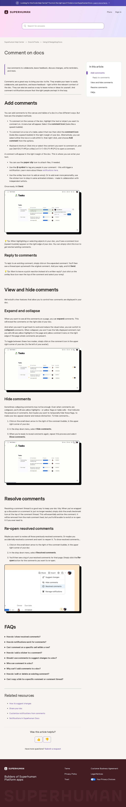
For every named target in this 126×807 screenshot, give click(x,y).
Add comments (98, 73)
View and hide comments (102, 82)
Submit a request (53, 749)
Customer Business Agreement (104, 768)
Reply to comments (101, 77)
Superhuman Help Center (14, 42)
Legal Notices (97, 774)
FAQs (93, 92)
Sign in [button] (118, 12)
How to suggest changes (20, 703)
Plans (109, 12)
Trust (66, 779)
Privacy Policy (70, 774)
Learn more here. (100, 3)
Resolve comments (99, 87)
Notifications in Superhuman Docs (24, 718)
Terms (67, 768)
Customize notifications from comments (27, 713)
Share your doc (15, 708)
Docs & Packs (33, 42)
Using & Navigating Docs (52, 42)
